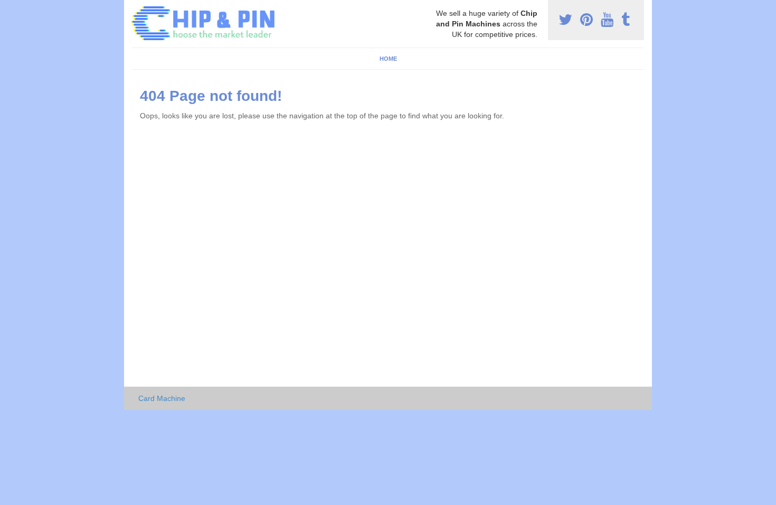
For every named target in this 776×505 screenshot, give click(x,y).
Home (388, 58)
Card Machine (161, 398)
